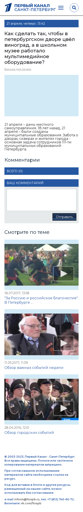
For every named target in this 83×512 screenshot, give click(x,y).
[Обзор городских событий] (41, 399)
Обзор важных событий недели (34, 368)
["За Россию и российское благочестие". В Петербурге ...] (41, 265)
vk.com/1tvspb (31, 503)
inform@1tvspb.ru (27, 499)
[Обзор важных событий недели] (41, 334)
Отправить (64, 217)
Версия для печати (17, 69)
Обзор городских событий (29, 433)
